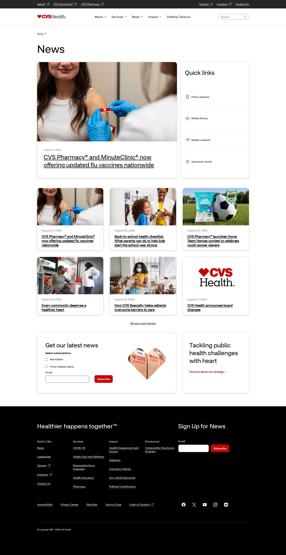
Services (117, 17)
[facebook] (184, 505)
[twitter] (194, 505)
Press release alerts (62, 366)
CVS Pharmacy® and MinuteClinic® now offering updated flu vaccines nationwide (68, 240)
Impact (153, 17)
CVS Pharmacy (90, 4)
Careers (204, 4)
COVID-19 (79, 448)
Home (40, 33)
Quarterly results (201, 161)
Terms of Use (113, 504)
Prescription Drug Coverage (84, 467)
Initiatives (114, 460)
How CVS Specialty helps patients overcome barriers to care (140, 307)
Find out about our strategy (206, 371)
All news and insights (143, 323)
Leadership (44, 456)
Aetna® (41, 4)
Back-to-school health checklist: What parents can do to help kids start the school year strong (140, 240)
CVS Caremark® (63, 4)
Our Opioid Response (122, 477)
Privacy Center (69, 504)
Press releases (200, 96)
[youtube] (205, 505)
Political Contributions (122, 486)
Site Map (91, 504)
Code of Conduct (139, 504)
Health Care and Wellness (88, 456)
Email (48, 372)
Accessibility (45, 504)
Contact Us (242, 4)
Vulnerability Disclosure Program (159, 449)
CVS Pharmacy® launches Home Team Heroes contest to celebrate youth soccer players (213, 240)
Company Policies (120, 469)
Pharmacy (79, 486)
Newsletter (56, 359)
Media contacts (200, 140)
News (136, 17)
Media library (199, 118)
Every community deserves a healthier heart (64, 307)
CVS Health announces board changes (210, 307)
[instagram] (215, 505)
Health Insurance (83, 477)
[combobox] (233, 17)
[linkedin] (226, 505)
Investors (222, 4)
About (99, 17)
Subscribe (103, 379)
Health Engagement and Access (124, 449)
